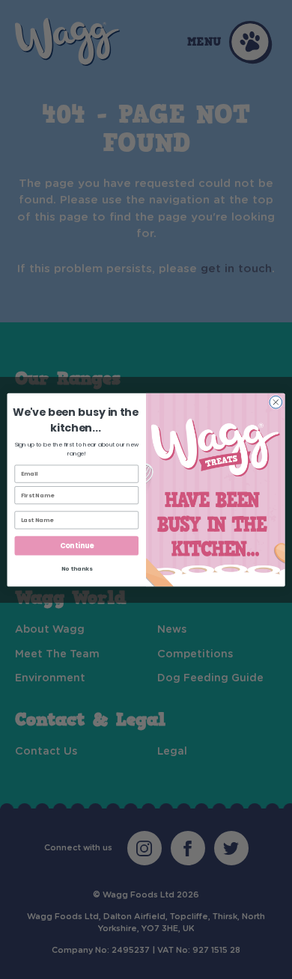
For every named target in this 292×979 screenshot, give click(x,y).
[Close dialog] (276, 402)
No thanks (76, 569)
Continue (77, 545)
